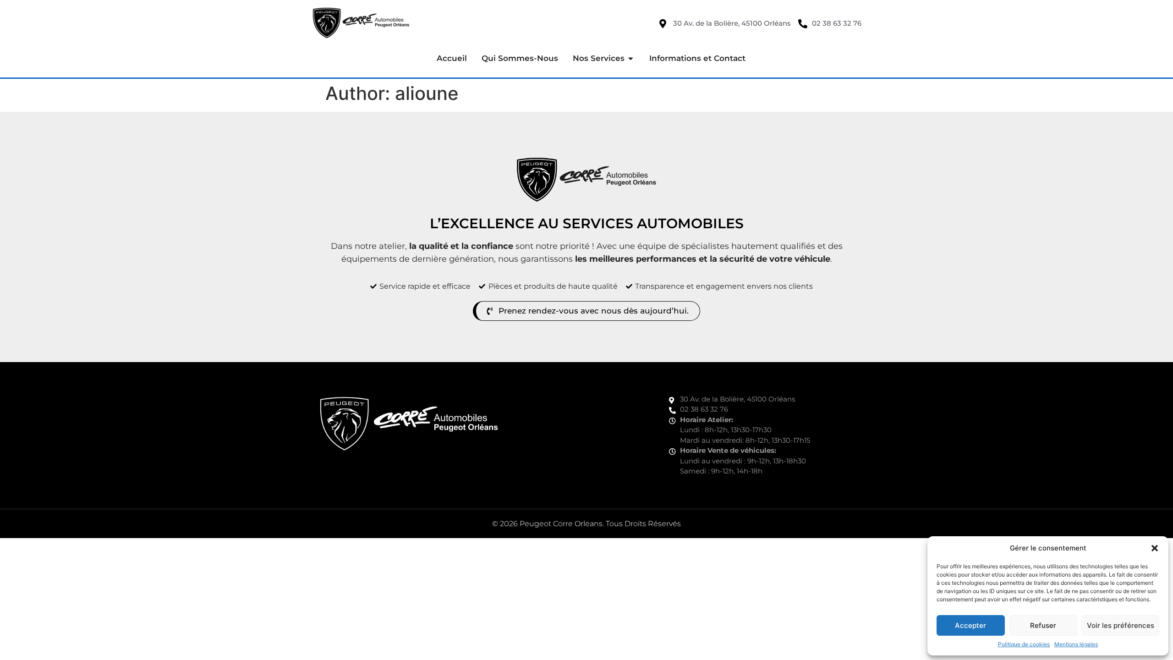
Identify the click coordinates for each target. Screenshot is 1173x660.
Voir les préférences (1120, 625)
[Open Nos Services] (631, 59)
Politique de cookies (1024, 644)
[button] (1154, 548)
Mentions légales (1076, 644)
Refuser (1043, 625)
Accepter (970, 625)
